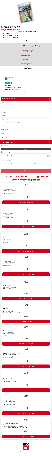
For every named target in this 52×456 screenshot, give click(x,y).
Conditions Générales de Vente (26, 452)
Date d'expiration (6, 164)
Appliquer (26, 149)
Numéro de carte (6, 160)
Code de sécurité (31, 164)
